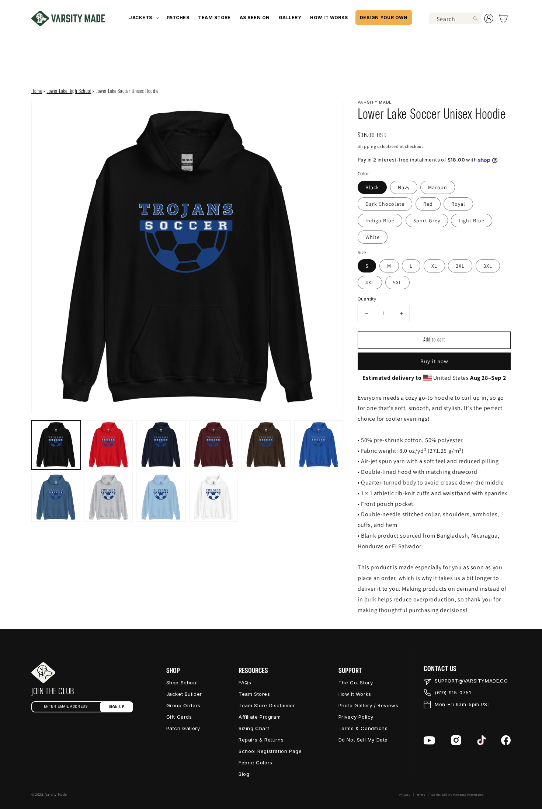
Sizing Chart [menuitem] (254, 728)
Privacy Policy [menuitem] (356, 717)
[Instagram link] (456, 740)
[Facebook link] (506, 740)
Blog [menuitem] (244, 774)
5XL (397, 282)
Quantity (367, 299)
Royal (458, 204)
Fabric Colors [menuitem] (255, 762)
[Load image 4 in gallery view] (213, 444)
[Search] (475, 18)
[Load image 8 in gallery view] (108, 497)
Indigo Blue (380, 220)
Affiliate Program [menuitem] (260, 717)
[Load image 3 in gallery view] (160, 444)
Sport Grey (426, 220)
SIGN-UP (117, 707)
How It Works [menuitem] (354, 694)
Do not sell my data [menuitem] (363, 740)
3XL (487, 266)
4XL (369, 282)
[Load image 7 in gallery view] (55, 497)
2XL (460, 266)
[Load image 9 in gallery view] (160, 497)
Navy (404, 187)
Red (428, 204)
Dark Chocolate (384, 204)
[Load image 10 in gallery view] (213, 497)
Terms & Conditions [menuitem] (363, 728)
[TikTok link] (481, 740)
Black (372, 187)
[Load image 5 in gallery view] (266, 444)
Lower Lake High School (68, 91)
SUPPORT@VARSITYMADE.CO (471, 681)
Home (36, 91)
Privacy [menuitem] (404, 794)
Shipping (367, 146)
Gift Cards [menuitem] (179, 717)
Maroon (437, 187)
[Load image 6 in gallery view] (318, 444)
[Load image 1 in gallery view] (55, 444)
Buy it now (434, 361)
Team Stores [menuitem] (254, 694)
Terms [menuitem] (421, 794)
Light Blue (471, 220)
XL (434, 266)
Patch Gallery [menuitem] (183, 728)
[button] (143, 17)
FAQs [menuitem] (245, 682)
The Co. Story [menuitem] (355, 682)
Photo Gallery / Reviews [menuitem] (368, 705)
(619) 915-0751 (453, 692)
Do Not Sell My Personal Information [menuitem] (457, 794)
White (372, 237)
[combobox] (455, 18)
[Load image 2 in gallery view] (108, 444)
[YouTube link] (429, 740)
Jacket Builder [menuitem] (184, 694)
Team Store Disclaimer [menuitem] (267, 705)
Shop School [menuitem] (182, 682)
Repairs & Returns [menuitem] (261, 740)
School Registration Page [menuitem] (270, 751)
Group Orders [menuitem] (183, 705)
